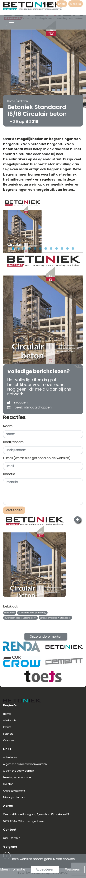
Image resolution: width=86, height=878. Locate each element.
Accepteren (45, 869)
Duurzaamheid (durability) (32, 612)
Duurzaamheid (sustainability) (20, 617)
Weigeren (72, 869)
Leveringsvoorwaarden (17, 777)
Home (11, 101)
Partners (8, 733)
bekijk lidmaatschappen (33, 407)
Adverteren (10, 757)
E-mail (37, 458)
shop (61, 4)
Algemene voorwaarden (18, 770)
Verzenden (14, 510)
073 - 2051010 (11, 838)
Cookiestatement (14, 790)
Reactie (9, 474)
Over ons (8, 740)
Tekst (78, 366)
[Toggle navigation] (11, 22)
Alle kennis (9, 720)
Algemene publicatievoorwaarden (25, 764)
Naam (8, 426)
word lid (75, 4)
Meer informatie (12, 869)
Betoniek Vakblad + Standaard (55, 617)
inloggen (20, 402)
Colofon (8, 784)
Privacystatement (14, 797)
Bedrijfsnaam (13, 442)
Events (7, 727)
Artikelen (22, 101)
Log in (50, 4)
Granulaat (9, 612)
